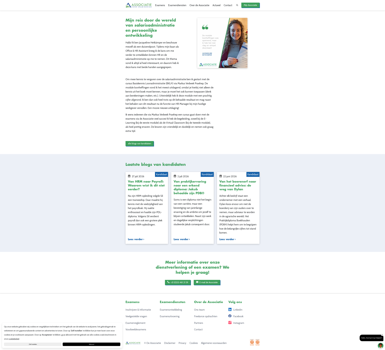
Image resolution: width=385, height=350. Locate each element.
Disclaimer (169, 342)
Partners (198, 322)
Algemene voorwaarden (214, 342)
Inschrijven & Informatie (138, 309)
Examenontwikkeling (171, 309)
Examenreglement (135, 322)
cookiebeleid (14, 339)
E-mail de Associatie (208, 282)
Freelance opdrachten (205, 316)
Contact (228, 5)
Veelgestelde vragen (136, 316)
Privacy (182, 342)
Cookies (193, 342)
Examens (160, 5)
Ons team (199, 309)
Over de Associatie (199, 5)
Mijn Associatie (250, 5)
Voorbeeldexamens (136, 329)
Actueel (216, 5)
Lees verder (135, 239)
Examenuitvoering (169, 316)
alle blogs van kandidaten (139, 143)
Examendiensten (177, 5)
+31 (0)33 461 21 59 (179, 282)
